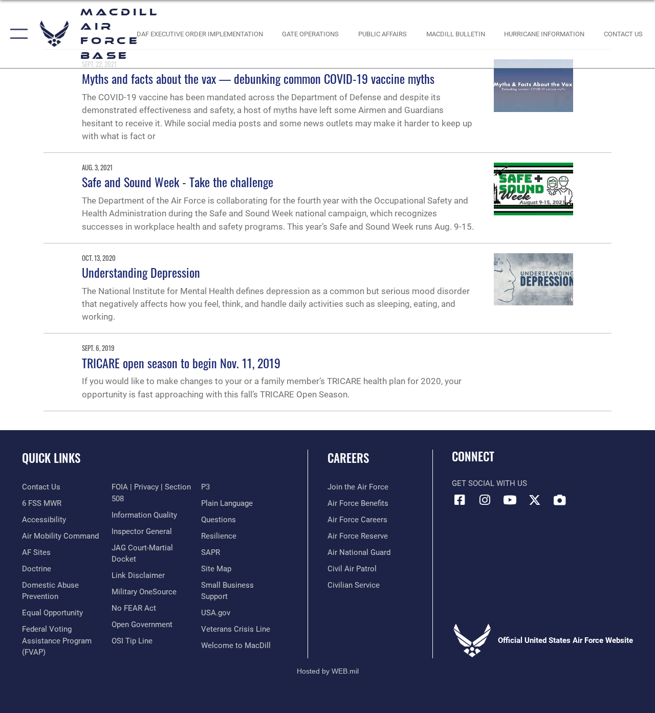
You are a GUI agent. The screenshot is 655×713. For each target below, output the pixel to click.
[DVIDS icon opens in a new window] (559, 499)
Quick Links (51, 458)
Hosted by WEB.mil (328, 671)
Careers (348, 458)
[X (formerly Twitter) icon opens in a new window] (534, 499)
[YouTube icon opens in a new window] (509, 499)
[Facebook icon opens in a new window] (459, 499)
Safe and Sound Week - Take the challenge (177, 181)
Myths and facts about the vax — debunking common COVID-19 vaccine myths (258, 78)
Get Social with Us (489, 483)
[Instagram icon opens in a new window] (484, 499)
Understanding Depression (141, 272)
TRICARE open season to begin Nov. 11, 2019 (181, 362)
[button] (16, 34)
